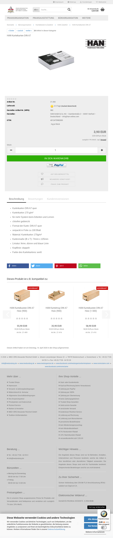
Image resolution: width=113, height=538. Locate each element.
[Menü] (108, 510)
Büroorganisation (68, 18)
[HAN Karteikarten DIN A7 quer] (56, 60)
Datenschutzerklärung (56, 529)
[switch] (104, 527)
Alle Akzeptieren (95, 519)
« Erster (11, 31)
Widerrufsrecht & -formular (18, 392)
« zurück (20, 31)
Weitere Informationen (95, 532)
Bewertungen (35, 198)
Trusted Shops (14, 382)
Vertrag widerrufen (97, 507)
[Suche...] (69, 9)
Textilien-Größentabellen (18, 415)
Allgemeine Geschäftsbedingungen (22, 396)
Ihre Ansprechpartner (16, 399)
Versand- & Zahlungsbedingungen (21, 389)
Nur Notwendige (95, 526)
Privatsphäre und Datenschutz (20, 402)
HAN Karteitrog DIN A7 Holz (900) (56, 309)
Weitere (86, 18)
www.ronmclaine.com (101, 363)
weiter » (29, 31)
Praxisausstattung (43, 18)
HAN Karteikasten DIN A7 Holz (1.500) (91, 309)
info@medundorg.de (9, 363)
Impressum (59, 2)
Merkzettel (102, 2)
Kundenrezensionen (58, 198)
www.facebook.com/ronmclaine (56, 367)
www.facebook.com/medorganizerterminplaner (73, 363)
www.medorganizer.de (45, 363)
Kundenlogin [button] (87, 2)
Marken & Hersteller (16, 409)
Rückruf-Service (15, 405)
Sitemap (72, 2)
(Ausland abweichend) (68, 106)
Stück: (9, 145)
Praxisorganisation (18, 18)
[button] (11, 150)
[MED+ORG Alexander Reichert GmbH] (18, 9)
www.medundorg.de (26, 363)
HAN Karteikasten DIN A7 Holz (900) (22, 309)
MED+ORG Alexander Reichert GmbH (23, 412)
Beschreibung (16, 198)
